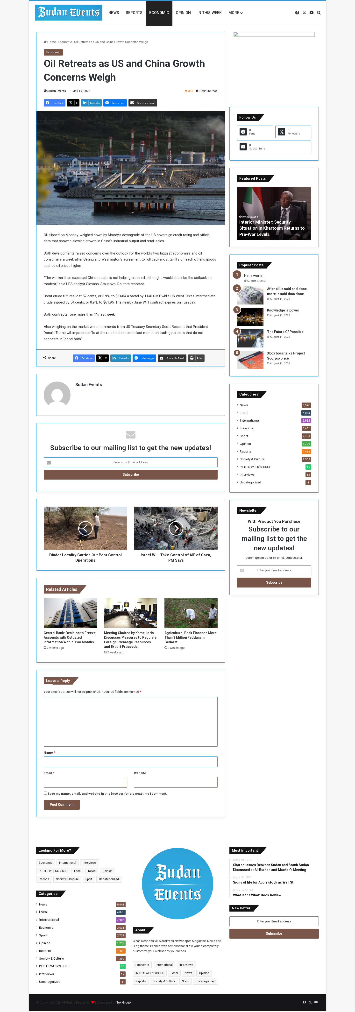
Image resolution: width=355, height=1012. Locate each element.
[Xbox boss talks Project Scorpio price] (250, 360)
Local (244, 413)
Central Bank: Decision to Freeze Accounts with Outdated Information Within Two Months (70, 637)
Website (140, 773)
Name (49, 752)
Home (51, 42)
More (233, 12)
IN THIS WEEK (210, 12)
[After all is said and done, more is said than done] (250, 295)
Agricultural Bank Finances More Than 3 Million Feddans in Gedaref (190, 637)
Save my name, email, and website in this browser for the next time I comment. (107, 793)
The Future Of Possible (285, 332)
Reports (134, 12)
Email (49, 773)
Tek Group (124, 1002)
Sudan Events (56, 91)
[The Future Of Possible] (250, 338)
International (250, 420)
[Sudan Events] (69, 12)
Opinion (183, 12)
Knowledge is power (283, 310)
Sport (244, 436)
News (113, 12)
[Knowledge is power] (250, 317)
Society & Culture (252, 459)
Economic (159, 12)
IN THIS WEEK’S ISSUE (255, 467)
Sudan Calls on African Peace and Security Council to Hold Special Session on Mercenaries (272, 228)
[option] (274, 213)
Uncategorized (250, 482)
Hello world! (253, 276)
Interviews (247, 474)
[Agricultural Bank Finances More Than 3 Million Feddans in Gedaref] (191, 613)
